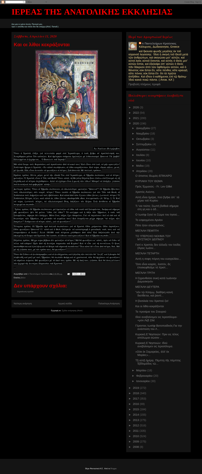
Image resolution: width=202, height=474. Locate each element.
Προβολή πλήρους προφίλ (144, 84)
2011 (136, 430)
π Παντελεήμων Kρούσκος (159, 43)
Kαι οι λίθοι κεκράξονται (149, 306)
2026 (136, 107)
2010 (136, 436)
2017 (136, 398)
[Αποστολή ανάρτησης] (69, 274)
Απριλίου (142, 171)
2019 (136, 387)
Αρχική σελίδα (65, 303)
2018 (136, 393)
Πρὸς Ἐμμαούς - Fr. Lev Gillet (153, 186)
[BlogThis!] (76, 274)
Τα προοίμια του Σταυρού (150, 311)
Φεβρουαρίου (144, 375)
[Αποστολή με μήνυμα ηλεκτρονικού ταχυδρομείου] (73, 274)
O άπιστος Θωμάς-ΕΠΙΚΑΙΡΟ (153, 175)
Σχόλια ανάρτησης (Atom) (72, 311)
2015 (136, 409)
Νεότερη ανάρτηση (23, 303)
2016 (136, 403)
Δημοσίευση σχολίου (25, 292)
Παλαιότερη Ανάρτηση (109, 303)
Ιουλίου (141, 154)
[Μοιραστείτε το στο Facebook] (81, 274)
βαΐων (23, 278)
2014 (136, 414)
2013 (136, 420)
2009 (136, 441)
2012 (136, 425)
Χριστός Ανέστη (144, 191)
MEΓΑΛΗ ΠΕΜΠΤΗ (147, 230)
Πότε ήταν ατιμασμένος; (150, 225)
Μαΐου (140, 165)
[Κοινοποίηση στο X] (78, 274)
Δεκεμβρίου (143, 128)
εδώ (15, 268)
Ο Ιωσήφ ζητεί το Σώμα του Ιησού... (157, 214)
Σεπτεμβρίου (144, 144)
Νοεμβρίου (143, 133)
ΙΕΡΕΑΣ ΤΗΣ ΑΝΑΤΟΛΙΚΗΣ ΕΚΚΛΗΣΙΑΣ (92, 12)
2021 (136, 118)
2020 (136, 123)
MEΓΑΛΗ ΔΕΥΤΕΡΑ (147, 286)
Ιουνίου (141, 160)
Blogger (113, 469)
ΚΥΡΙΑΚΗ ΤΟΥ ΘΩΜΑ (149, 181)
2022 (136, 112)
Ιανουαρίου (143, 381)
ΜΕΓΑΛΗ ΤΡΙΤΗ (145, 272)
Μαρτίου (141, 370)
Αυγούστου (143, 149)
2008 (136, 446)
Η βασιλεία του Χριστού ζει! (151, 300)
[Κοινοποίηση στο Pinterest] (84, 274)
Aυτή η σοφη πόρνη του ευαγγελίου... (158, 258)
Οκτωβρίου (143, 138)
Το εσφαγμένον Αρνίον (149, 219)
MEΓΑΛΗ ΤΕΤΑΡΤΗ (147, 253)
